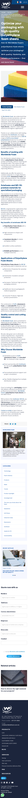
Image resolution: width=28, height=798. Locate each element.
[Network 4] (9, 783)
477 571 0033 (16, 720)
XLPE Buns (7, 513)
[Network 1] (1, 783)
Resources (6, 773)
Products (6, 480)
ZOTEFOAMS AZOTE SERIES (9, 743)
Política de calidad (6, 792)
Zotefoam (6, 526)
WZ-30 (24, 136)
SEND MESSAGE (14, 656)
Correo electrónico (8, 612)
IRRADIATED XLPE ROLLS (8, 738)
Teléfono (4, 603)
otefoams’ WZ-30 (18, 399)
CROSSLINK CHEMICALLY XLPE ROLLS (12, 735)
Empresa (4, 621)
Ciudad (4, 639)
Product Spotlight (7, 107)
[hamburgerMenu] (22, 7)
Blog (4, 749)
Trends (6, 489)
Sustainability (8, 535)
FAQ (3, 769)
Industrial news (8, 517)
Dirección (4, 630)
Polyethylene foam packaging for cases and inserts (13, 571)
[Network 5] (12, 783)
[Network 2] (4, 783)
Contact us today (6, 410)
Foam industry (8, 475)
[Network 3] (7, 783)
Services (5, 755)
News (5, 484)
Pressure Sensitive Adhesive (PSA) (11, 766)
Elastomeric (7, 522)
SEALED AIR (5, 746)
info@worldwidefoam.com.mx (10, 725)
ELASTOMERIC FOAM (7, 740)
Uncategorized (8, 498)
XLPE (8, 176)
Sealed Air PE (8, 531)
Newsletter (7, 508)
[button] (12, 575)
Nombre (4, 594)
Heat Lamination (6, 760)
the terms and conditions (17, 651)
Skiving (4, 758)
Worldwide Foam (8, 116)
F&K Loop (4, 763)
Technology (7, 471)
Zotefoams (14, 135)
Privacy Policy (5, 790)
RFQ (3, 778)
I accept (15, 651)
